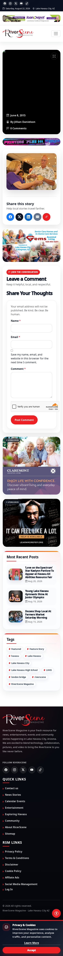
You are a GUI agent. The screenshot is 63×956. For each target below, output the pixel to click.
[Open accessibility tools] (56, 913)
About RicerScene (15, 812)
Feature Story (37, 634)
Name (16, 321)
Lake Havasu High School (24, 655)
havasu (15, 641)
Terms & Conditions (17, 843)
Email (15, 337)
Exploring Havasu (16, 799)
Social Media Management (21, 869)
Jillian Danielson (24, 122)
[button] (31, 171)
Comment (18, 369)
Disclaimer (11, 850)
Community (12, 806)
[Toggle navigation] (55, 33)
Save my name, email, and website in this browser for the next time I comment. (29, 358)
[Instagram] (10, 3)
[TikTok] (27, 3)
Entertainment (14, 793)
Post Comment (24, 420)
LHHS (49, 655)
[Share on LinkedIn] (28, 217)
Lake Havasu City (20, 648)
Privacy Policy (13, 837)
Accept (31, 950)
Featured (16, 634)
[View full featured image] (54, 56)
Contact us (11, 773)
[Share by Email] (37, 217)
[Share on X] (19, 217)
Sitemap (10, 819)
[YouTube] (21, 3)
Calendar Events (15, 786)
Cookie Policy (13, 856)
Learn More (31, 943)
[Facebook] (5, 3)
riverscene (40, 662)
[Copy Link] (46, 217)
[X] (16, 3)
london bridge (18, 662)
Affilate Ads (12, 863)
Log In (9, 874)
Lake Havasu (34, 641)
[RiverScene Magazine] (18, 33)
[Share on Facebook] (10, 217)
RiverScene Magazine (22, 669)
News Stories (13, 780)
